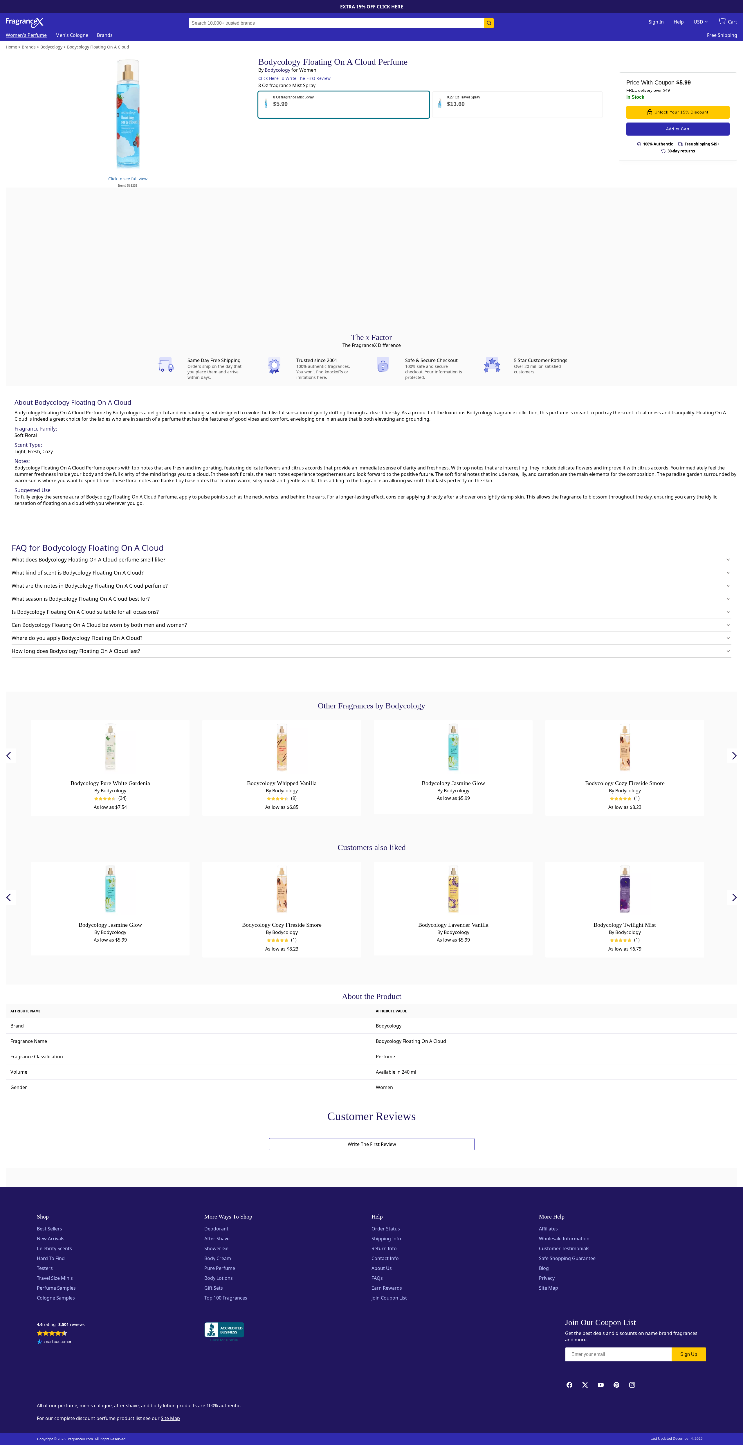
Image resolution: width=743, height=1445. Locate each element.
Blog (544, 1268)
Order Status (386, 1229)
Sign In (656, 22)
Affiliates (548, 1229)
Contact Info (385, 1258)
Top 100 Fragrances (225, 1298)
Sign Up (688, 1354)
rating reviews (61, 1324)
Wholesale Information (564, 1238)
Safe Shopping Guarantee (567, 1258)
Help (679, 22)
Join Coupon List (389, 1298)
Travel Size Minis (55, 1278)
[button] (343, 104)
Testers (45, 1268)
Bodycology (277, 70)
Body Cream (217, 1258)
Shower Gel (217, 1248)
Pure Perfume (219, 1268)
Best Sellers (49, 1229)
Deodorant (216, 1229)
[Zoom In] (521, 553)
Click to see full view (127, 178)
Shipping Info (386, 1238)
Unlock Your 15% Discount (681, 112)
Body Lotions (218, 1278)
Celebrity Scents (54, 1248)
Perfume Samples (56, 1288)
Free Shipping (722, 35)
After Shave (217, 1238)
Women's (26, 35)
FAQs (377, 1278)
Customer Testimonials (564, 1248)
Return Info (384, 1248)
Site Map (548, 1288)
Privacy (547, 1278)
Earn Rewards (387, 1288)
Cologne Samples (56, 1298)
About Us (382, 1268)
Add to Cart (678, 129)
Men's (71, 35)
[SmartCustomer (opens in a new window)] (54, 1342)
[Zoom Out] (521, 571)
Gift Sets (213, 1288)
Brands (105, 35)
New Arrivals (50, 1238)
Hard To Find (51, 1258)
